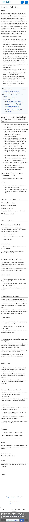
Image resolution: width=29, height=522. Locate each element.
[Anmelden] (22, 2)
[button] (12, 520)
